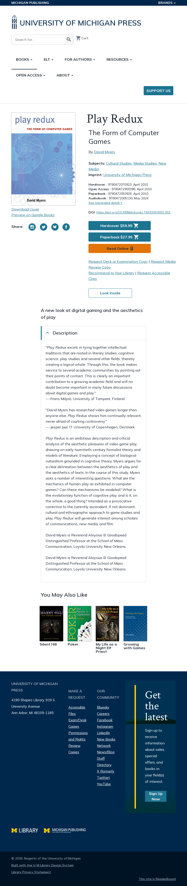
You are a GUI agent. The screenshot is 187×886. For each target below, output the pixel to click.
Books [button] (23, 59)
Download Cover (25, 209)
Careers (103, 714)
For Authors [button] (79, 59)
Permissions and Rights (78, 736)
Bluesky (103, 707)
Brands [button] (165, 3)
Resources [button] (118, 59)
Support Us (158, 90)
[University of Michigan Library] (27, 830)
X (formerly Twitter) (105, 774)
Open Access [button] (29, 75)
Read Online (118, 248)
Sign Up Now (156, 796)
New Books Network (106, 742)
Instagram (105, 726)
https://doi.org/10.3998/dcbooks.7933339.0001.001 (133, 212)
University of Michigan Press (127, 174)
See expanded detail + (105, 203)
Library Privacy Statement (31, 872)
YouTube (104, 784)
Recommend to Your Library (111, 273)
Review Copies (74, 749)
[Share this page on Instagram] (32, 227)
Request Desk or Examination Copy (118, 261)
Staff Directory (104, 761)
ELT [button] (47, 59)
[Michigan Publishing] (67, 830)
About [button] (64, 75)
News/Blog (105, 752)
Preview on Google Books (33, 215)
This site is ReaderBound (157, 879)
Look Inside (110, 293)
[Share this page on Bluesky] (55, 227)
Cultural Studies (119, 163)
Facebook (104, 720)
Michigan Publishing (30, 3)
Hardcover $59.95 (119, 225)
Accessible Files (76, 710)
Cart (82, 38)
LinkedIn (103, 733)
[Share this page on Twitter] (43, 227)
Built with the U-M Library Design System (42, 865)
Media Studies (145, 163)
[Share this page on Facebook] (66, 227)
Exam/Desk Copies (77, 723)
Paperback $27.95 (119, 237)
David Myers (104, 152)
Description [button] (65, 333)
